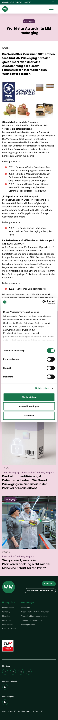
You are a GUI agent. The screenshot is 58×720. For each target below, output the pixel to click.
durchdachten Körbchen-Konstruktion (29, 125)
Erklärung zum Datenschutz (32, 620)
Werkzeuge (27, 602)
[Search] (48, 2)
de (53, 2)
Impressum (25, 607)
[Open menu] (51, 9)
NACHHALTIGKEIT (9, 629)
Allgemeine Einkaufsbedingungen (34, 616)
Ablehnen (29, 415)
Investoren (6, 620)
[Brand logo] (5, 9)
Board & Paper (8, 607)
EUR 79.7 (14, 2)
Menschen (6, 616)
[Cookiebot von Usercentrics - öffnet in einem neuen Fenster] (42, 302)
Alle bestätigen (29, 397)
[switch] (51, 359)
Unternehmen (7, 624)
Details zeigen (42, 388)
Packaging (6, 612)
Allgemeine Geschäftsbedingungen (35, 612)
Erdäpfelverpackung (34, 199)
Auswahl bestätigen (29, 406)
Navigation (8, 602)
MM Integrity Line (28, 624)
